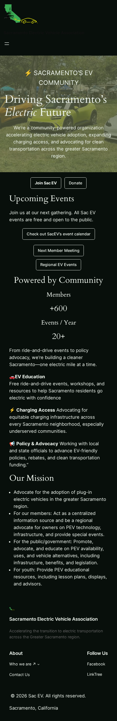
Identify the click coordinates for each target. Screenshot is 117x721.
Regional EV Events (58, 264)
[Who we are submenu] (38, 664)
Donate (75, 183)
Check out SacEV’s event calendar (59, 234)
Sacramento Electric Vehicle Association (44, 32)
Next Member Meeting (58, 250)
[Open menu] (7, 43)
